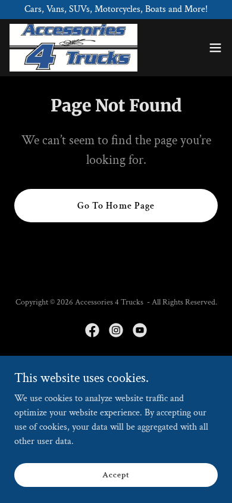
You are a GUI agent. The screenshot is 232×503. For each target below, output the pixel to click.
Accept (115, 474)
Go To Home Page (115, 206)
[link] (73, 48)
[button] (215, 48)
